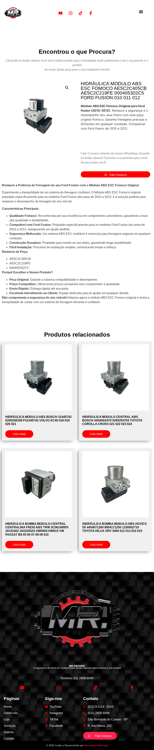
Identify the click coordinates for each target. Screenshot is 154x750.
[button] (141, 11)
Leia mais (19, 433)
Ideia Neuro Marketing (96, 745)
